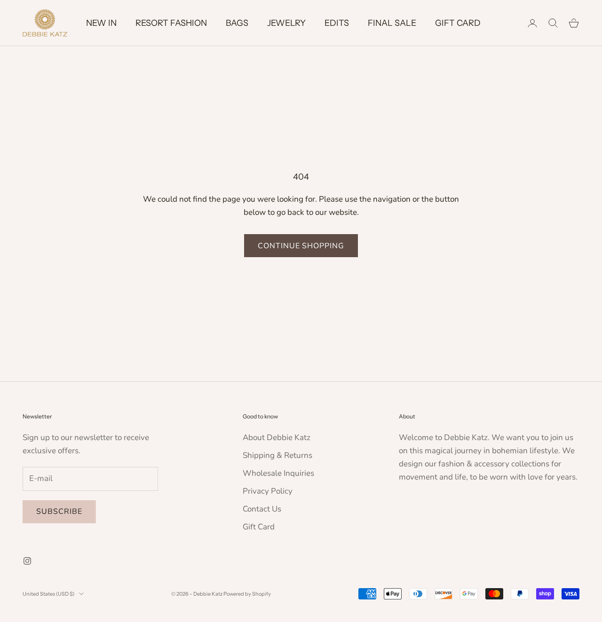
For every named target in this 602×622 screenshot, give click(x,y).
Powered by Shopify (247, 594)
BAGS (237, 23)
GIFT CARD (458, 23)
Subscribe (59, 511)
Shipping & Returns (277, 455)
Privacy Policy (268, 491)
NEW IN (101, 23)
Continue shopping (301, 246)
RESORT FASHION (171, 23)
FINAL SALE (392, 23)
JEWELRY (286, 23)
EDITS (337, 23)
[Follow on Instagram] (27, 561)
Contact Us (262, 509)
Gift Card (259, 526)
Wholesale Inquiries (278, 473)
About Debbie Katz (276, 437)
